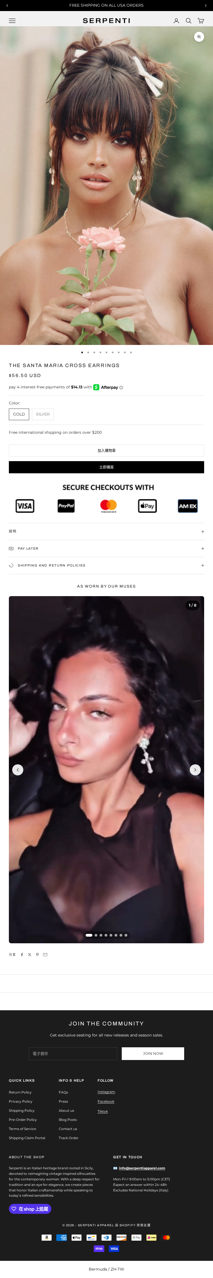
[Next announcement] (205, 5)
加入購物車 (107, 450)
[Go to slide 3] (101, 935)
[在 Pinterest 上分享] (37, 954)
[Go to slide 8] (126, 935)
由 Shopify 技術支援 (133, 1225)
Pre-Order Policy (23, 1120)
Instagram (106, 1092)
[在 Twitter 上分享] (29, 954)
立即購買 (106, 467)
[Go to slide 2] (96, 935)
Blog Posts (68, 1120)
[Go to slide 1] (89, 935)
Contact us (68, 1129)
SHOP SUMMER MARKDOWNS (106, 5)
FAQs (63, 1092)
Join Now (153, 1053)
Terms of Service (22, 1129)
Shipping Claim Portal (27, 1138)
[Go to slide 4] (106, 935)
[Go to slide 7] (121, 935)
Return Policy (20, 1092)
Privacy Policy (20, 1101)
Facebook (106, 1101)
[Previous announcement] (7, 5)
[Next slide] (195, 769)
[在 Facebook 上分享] (22, 954)
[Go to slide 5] (111, 935)
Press (63, 1101)
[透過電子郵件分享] (45, 954)
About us (66, 1110)
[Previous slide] (17, 769)
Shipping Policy (22, 1110)
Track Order (68, 1138)
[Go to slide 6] (116, 935)
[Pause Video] (106, 770)
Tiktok (103, 1111)
